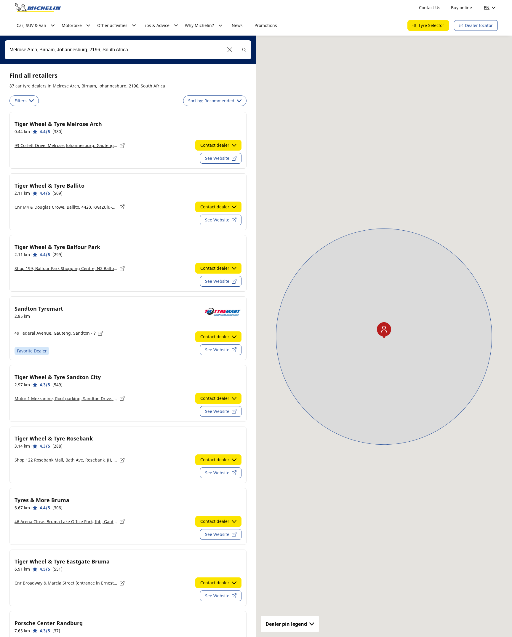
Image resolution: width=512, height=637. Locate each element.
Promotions (266, 25)
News (237, 25)
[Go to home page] (38, 7)
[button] (230, 50)
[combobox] (128, 49)
